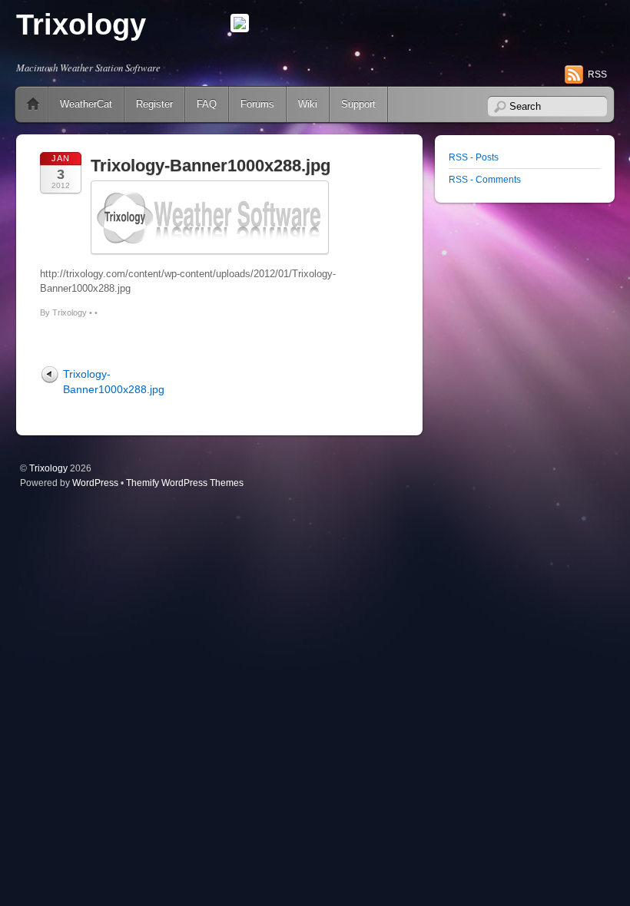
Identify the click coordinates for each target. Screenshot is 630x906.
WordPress (95, 483)
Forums (257, 104)
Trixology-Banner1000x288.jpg (210, 165)
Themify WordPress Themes (185, 483)
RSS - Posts (474, 157)
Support (358, 104)
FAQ (207, 104)
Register (154, 104)
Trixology (81, 24)
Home (33, 104)
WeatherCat (86, 104)
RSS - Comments (485, 179)
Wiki (307, 104)
